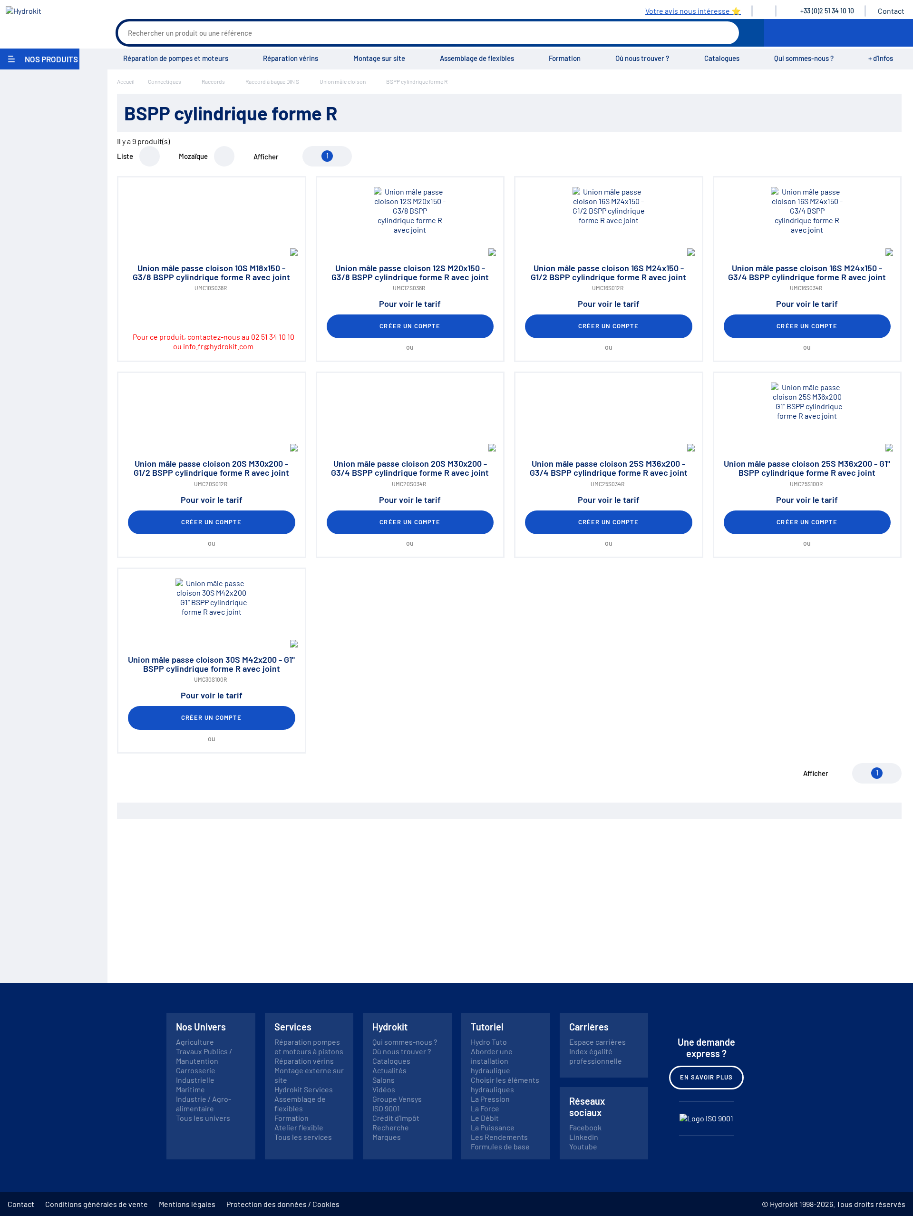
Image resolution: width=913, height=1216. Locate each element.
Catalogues (721, 58)
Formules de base (500, 1146)
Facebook (585, 1127)
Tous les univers (203, 1117)
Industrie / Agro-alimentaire (203, 1103)
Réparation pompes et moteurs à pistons (308, 1046)
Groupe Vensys (397, 1098)
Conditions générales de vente (96, 1203)
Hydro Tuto (489, 1041)
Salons (383, 1079)
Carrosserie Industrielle (195, 1075)
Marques (386, 1136)
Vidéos (383, 1089)
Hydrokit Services (303, 1089)
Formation (565, 58)
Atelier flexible (298, 1127)
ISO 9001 (386, 1108)
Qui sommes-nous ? (804, 58)
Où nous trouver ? (642, 58)
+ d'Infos (880, 58)
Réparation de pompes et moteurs (175, 58)
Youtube (583, 1146)
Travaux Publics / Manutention (204, 1056)
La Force (485, 1108)
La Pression (490, 1098)
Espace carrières (597, 1041)
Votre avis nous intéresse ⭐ (693, 10)
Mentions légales (187, 1203)
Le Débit (485, 1117)
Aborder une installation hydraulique (492, 1061)
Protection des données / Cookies (283, 1203)
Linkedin (583, 1136)
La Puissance (493, 1127)
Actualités (389, 1070)
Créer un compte (409, 326)
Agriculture (195, 1041)
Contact (891, 10)
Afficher (266, 156)
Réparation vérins (290, 58)
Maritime (190, 1089)
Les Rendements (499, 1136)
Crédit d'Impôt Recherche (395, 1122)
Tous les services (303, 1136)
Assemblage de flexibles (477, 58)
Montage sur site (379, 58)
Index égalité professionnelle (595, 1056)
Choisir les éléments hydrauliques (505, 1084)
